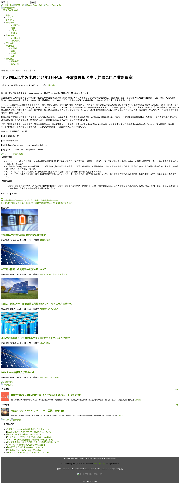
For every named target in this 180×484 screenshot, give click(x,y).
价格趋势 (10, 35)
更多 (177, 389)
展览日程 (15, 64)
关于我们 (67, 458)
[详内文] (138, 400)
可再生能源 (18, 154)
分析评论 (10, 20)
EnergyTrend (114, 469)
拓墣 (121, 469)
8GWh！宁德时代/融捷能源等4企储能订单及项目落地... (30, 440)
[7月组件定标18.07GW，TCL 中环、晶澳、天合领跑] (5, 416)
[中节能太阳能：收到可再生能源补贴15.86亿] (90, 255)
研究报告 (10, 22)
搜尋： (4, 2)
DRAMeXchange (77, 469)
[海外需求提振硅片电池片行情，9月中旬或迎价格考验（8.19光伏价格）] (5, 400)
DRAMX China (88, 469)
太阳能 (4, 10)
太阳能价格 (16, 38)
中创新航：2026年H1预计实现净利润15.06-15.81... (29, 452)
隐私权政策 (104, 458)
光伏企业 (44, 274)
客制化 (14, 33)
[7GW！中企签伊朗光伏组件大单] (90, 357)
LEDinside (105, 469)
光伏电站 (53, 274)
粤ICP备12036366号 (90, 481)
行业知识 (10, 46)
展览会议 (10, 59)
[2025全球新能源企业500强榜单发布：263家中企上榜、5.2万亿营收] (90, 323)
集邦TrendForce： (64, 469)
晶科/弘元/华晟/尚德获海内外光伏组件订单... (26, 447)
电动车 (14, 53)
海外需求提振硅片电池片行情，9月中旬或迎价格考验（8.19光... (34, 442)
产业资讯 (10, 17)
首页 (8, 15)
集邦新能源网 (16, 70)
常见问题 (89, 458)
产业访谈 (10, 43)
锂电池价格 (16, 41)
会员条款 (112, 458)
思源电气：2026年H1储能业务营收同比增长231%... (28, 429)
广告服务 (81, 458)
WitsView (98, 469)
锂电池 (10, 10)
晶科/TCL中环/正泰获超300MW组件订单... (25, 434)
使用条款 (96, 458)
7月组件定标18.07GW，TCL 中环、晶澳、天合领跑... (29, 437)
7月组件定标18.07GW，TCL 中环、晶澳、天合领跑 (37, 410)
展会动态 (15, 61)
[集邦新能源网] (8, 8)
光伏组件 (44, 377)
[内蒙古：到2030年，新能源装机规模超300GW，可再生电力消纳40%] (90, 289)
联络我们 (74, 458)
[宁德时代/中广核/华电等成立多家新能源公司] (90, 220)
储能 (16, 10)
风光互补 (55, 309)
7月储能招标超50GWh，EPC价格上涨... (24, 450)
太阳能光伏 (16, 25)
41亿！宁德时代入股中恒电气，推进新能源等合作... (29, 432)
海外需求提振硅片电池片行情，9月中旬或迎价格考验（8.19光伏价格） (47, 395)
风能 (13, 56)
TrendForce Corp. (99, 464)
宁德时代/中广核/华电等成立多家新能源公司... (26, 445)
